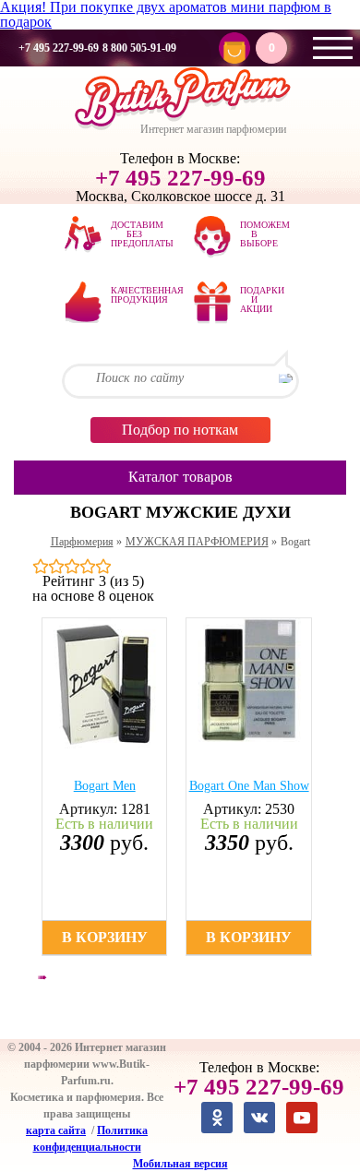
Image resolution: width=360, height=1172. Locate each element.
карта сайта (56, 1130)
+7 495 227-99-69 (58, 48)
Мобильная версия (180, 1163)
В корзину (105, 937)
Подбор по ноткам (180, 429)
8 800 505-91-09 (139, 48)
